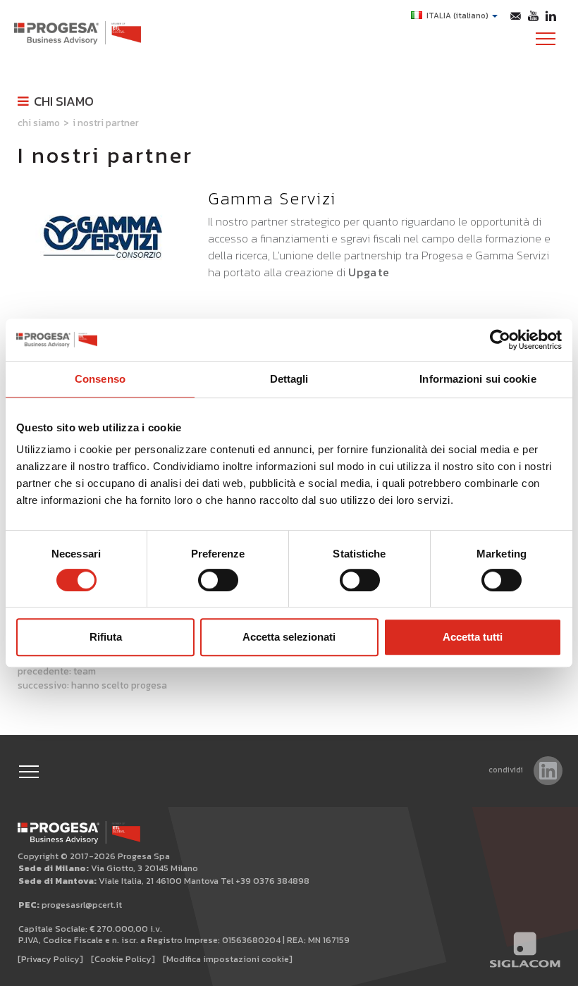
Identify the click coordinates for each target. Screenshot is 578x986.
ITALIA (457, 15)
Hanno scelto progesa (119, 685)
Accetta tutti (473, 637)
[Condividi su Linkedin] (548, 770)
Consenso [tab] (100, 379)
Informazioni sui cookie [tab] (477, 379)
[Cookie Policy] (123, 959)
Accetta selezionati (289, 637)
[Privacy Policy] (50, 959)
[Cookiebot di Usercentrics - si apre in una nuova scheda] (500, 339)
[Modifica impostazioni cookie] (228, 959)
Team (84, 671)
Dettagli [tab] (289, 379)
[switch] (218, 580)
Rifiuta (106, 637)
